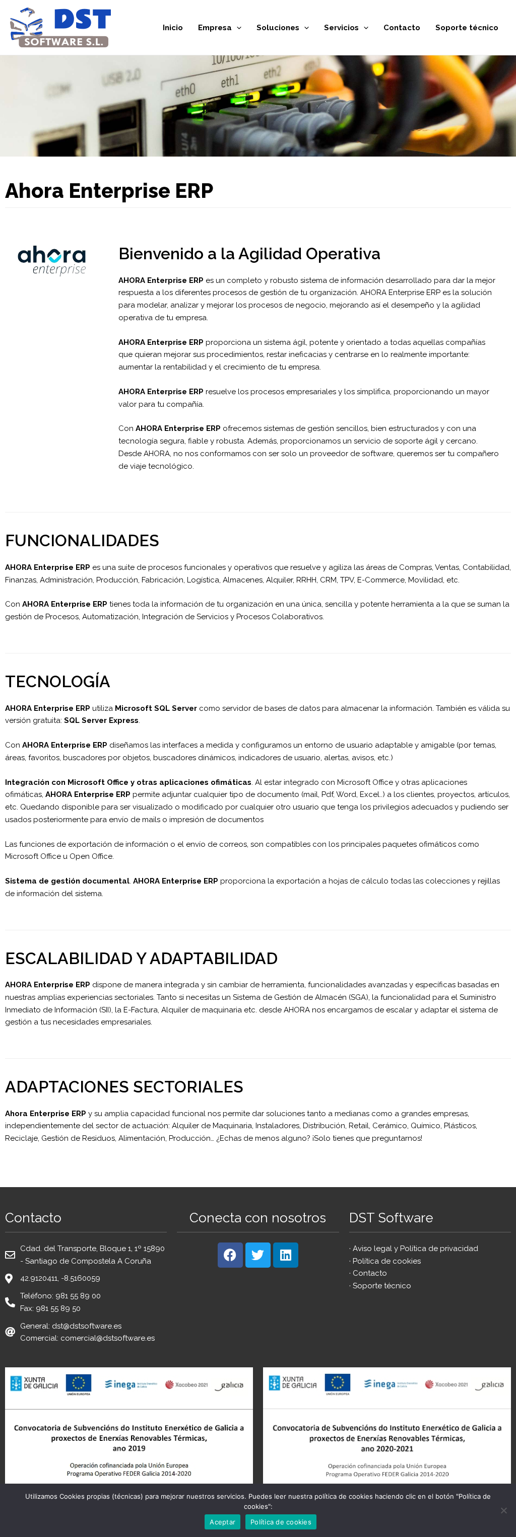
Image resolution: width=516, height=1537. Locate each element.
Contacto (401, 27)
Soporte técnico (466, 27)
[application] (236, 27)
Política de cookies (387, 1261)
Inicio (173, 27)
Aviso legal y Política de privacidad (415, 1248)
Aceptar (222, 1522)
